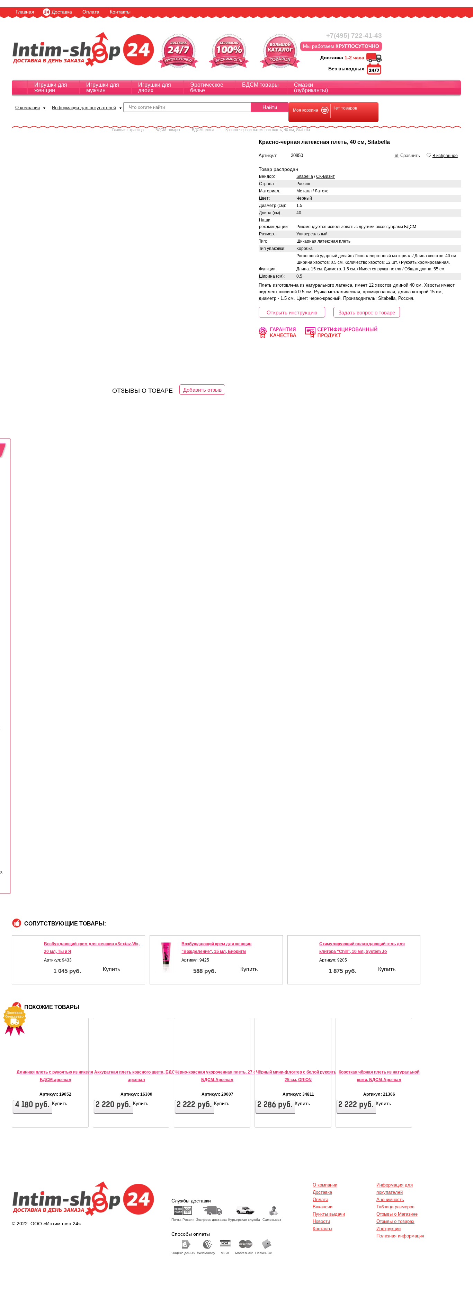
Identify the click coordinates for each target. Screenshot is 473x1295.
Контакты (120, 12)
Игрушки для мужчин (102, 87)
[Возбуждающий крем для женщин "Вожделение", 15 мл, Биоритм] (166, 956)
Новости (321, 1221)
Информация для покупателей (84, 107)
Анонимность (390, 1199)
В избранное (445, 155)
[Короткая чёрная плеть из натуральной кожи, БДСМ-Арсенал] (356, 1056)
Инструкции (388, 1228)
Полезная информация (400, 1235)
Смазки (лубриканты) (311, 87)
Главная (25, 12)
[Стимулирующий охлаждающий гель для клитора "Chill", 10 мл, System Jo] (304, 956)
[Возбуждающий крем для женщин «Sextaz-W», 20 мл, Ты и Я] (29, 956)
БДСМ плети (203, 130)
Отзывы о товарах (395, 1221)
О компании (27, 107)
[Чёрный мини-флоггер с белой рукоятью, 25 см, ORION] (275, 1056)
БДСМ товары (260, 85)
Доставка (62, 12)
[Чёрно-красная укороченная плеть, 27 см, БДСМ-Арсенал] (195, 1056)
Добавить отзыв (202, 390)
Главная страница (128, 130)
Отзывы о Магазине (397, 1214)
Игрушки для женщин (50, 87)
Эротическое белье (206, 87)
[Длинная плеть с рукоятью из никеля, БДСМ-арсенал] (33, 1056)
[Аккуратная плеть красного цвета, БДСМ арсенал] (114, 1056)
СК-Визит (325, 176)
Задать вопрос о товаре (366, 312)
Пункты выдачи (329, 1214)
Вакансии (322, 1206)
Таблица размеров (395, 1206)
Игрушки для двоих (154, 87)
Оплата (90, 12)
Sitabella (304, 176)
